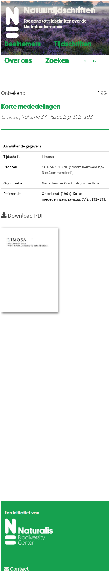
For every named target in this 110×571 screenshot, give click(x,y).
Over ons (18, 60)
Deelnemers (22, 43)
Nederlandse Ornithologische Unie (70, 183)
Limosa (9, 117)
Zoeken (57, 60)
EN (94, 61)
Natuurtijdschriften (59, 10)
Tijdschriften (72, 43)
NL (85, 61)
